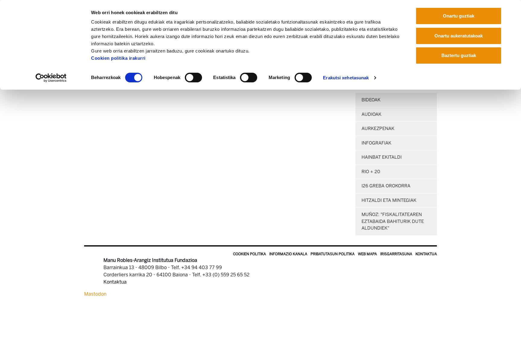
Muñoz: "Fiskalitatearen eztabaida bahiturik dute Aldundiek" (393, 221)
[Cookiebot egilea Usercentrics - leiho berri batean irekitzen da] (51, 77)
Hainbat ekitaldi (382, 157)
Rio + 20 (371, 171)
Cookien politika (249, 254)
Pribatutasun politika (333, 254)
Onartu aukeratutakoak (458, 35)
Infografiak (376, 143)
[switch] (193, 77)
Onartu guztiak (458, 15)
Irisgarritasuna (396, 254)
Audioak (371, 114)
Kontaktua (426, 254)
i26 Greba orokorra (386, 186)
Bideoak (371, 100)
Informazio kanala (288, 254)
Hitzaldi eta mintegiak (389, 200)
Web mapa (367, 254)
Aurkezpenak (378, 128)
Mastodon (95, 294)
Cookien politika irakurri (118, 58)
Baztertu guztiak (458, 55)
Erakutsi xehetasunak (346, 77)
